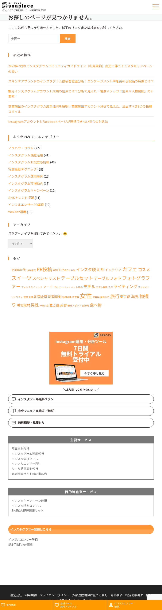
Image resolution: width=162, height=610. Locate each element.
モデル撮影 (102, 287)
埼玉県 (75, 297)
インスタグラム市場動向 (25, 183)
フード (48, 286)
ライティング (125, 286)
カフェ (129, 269)
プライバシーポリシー (54, 595)
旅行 (114, 296)
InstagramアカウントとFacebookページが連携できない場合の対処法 (58, 121)
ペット (66, 287)
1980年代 (18, 269)
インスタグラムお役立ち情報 (28, 162)
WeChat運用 (17, 211)
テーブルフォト (108, 278)
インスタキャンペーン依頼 (29, 500)
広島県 (96, 297)
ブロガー (58, 287)
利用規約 (31, 595)
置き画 (54, 305)
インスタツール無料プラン (35, 399)
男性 (35, 305)
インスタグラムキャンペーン (28, 190)
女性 (86, 295)
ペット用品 (77, 287)
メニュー (156, 7)
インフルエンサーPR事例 (26, 204)
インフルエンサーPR (25, 463)
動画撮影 (55, 296)
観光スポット (74, 305)
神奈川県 (44, 305)
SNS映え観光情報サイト (28, 510)
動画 (31, 297)
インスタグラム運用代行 (28, 453)
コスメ (144, 269)
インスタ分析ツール (25, 459)
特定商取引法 (134, 595)
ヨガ (110, 287)
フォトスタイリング (31, 287)
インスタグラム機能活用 (25, 155)
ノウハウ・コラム (21, 148)
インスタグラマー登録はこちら (31, 529)
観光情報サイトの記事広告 (29, 474)
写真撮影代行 (20, 448)
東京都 (125, 296)
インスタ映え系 (90, 269)
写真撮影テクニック (22, 169)
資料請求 (11, 604)
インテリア (113, 269)
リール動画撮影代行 (25, 468)
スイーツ (21, 277)
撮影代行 (104, 297)
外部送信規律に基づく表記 (90, 595)
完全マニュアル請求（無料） (37, 411)
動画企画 (40, 296)
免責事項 (116, 595)
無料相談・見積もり (31, 422)
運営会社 (16, 595)
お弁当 (71, 270)
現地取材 (23, 305)
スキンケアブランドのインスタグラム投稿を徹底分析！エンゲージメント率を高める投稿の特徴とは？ (81, 81)
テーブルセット (77, 277)
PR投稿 (44, 269)
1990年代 (31, 270)
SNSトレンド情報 (21, 197)
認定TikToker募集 (20, 544)
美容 (63, 305)
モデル (89, 286)
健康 (25, 297)
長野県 (85, 305)
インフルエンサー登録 (23, 539)
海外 (135, 296)
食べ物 (96, 305)
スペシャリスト (46, 278)
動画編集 (67, 297)
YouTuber (60, 269)
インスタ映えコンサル (26, 505)
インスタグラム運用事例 (25, 176)
